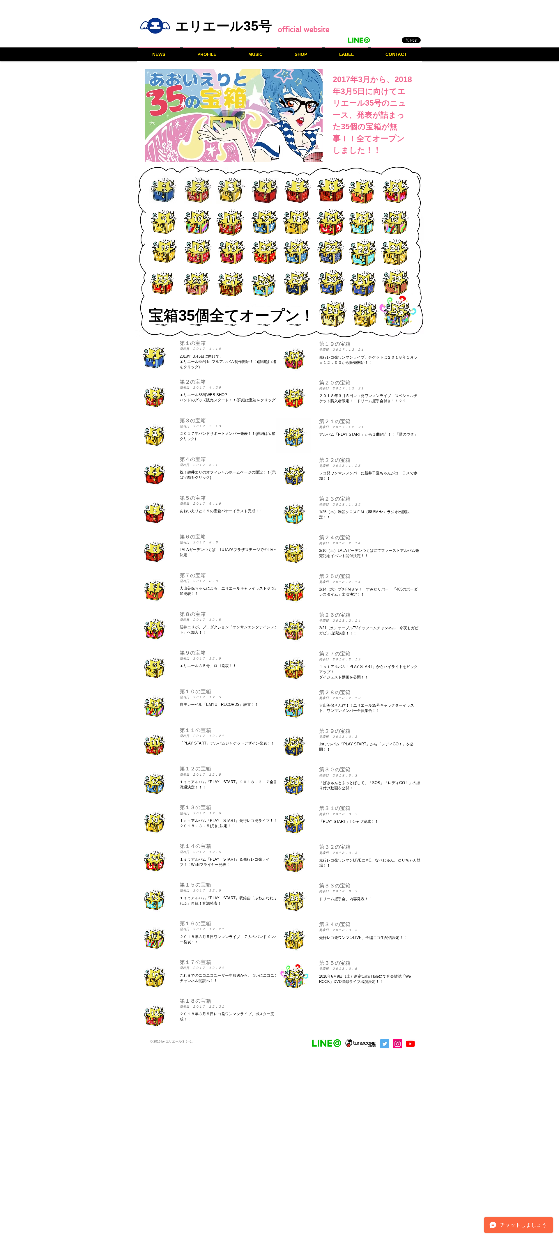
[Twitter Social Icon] (384, 1043)
